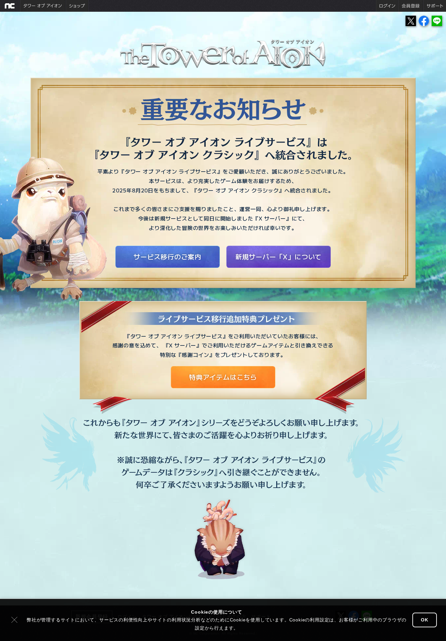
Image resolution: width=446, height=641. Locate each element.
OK (424, 619)
